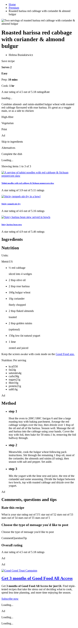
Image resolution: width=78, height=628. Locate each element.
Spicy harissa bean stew (11, 224)
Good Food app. (65, 354)
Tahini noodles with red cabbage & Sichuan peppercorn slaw (27, 183)
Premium (14, 7)
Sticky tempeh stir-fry (11, 204)
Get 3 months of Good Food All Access (37, 578)
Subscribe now (10, 598)
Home (12, 4)
